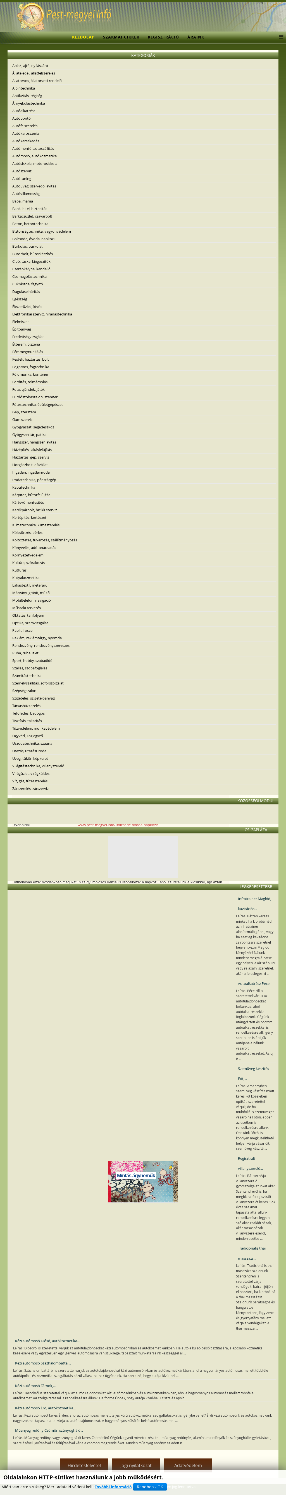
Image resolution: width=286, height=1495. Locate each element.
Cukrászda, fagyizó (27, 283)
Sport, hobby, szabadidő (32, 660)
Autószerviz (22, 170)
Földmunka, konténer (30, 374)
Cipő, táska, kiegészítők (31, 261)
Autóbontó (21, 118)
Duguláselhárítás (26, 291)
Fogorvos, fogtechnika (30, 366)
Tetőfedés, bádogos (28, 713)
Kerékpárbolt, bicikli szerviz (34, 509)
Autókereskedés (25, 140)
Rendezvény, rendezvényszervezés (41, 645)
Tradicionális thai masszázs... (252, 1253)
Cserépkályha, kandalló (31, 268)
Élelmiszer (20, 321)
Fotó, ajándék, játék (28, 389)
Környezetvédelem (28, 555)
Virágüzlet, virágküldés (30, 773)
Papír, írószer (23, 630)
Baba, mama (22, 201)
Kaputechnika (23, 487)
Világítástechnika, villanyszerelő (38, 765)
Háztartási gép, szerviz (30, 457)
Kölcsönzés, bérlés (27, 532)
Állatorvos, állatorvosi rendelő (37, 80)
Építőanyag (21, 329)
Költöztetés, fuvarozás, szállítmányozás (44, 539)
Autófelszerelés (24, 125)
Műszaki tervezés (26, 607)
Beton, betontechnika (30, 223)
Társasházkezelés (26, 705)
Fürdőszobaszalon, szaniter (35, 396)
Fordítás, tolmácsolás (29, 381)
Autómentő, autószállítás (33, 148)
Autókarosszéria (25, 133)
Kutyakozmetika (25, 577)
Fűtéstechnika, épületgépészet (37, 404)
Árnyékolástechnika (28, 103)
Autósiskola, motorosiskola (34, 163)
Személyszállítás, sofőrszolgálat (38, 683)
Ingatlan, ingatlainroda (31, 472)
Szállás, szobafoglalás (29, 668)
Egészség (19, 299)
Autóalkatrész (23, 110)
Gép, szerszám (24, 411)
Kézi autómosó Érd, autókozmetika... (45, 1407)
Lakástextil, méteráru (29, 585)
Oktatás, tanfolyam (28, 615)
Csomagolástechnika (29, 276)
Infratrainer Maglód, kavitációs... (254, 903)
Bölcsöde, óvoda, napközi (33, 238)
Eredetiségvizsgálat (28, 336)
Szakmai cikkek (121, 37)
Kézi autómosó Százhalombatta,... (43, 1363)
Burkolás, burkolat (27, 246)
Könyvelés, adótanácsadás (34, 547)
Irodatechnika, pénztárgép (34, 479)
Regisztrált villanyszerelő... (250, 1163)
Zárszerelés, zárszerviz (30, 788)
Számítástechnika (26, 675)
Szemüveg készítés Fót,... (253, 1073)
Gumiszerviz (22, 419)
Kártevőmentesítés (28, 502)
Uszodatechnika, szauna (32, 743)
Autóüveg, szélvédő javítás (34, 186)
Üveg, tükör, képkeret (30, 758)
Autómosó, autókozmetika (34, 155)
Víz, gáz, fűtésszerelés (29, 780)
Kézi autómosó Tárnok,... (35, 1385)
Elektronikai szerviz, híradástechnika (42, 314)
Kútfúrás (19, 570)
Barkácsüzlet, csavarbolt (32, 216)
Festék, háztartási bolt (30, 359)
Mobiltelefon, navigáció (31, 600)
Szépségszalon (24, 690)
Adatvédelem (188, 1465)
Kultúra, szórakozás (28, 562)
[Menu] (279, 37)
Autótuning (21, 178)
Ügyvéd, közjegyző (27, 735)
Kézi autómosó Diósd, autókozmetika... (47, 1340)
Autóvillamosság (26, 193)
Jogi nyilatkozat (136, 1465)
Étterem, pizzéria (26, 344)
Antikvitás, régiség (27, 95)
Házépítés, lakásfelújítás (32, 449)
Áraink (195, 37)
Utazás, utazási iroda (29, 750)
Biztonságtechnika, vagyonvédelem (41, 231)
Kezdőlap (83, 37)
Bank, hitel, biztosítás (29, 208)
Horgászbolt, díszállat (30, 464)
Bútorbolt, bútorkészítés (32, 253)
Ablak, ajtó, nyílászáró (30, 65)
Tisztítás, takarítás (27, 720)
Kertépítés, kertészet (29, 517)
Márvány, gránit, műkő (31, 592)
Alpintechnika (23, 88)
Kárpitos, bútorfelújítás (31, 494)
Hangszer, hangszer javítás (34, 442)
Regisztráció (163, 37)
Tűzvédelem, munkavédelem (36, 728)
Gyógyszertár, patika (29, 434)
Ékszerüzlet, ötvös (27, 306)
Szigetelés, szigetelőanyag (33, 698)
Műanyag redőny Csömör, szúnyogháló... (49, 1430)
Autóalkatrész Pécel (254, 983)
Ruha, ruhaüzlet (25, 652)
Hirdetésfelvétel (84, 1465)
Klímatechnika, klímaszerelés (35, 524)
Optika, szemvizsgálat (30, 622)
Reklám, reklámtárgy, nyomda (37, 637)
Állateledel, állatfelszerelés (33, 73)
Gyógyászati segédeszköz (33, 427)
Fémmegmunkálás (27, 351)
